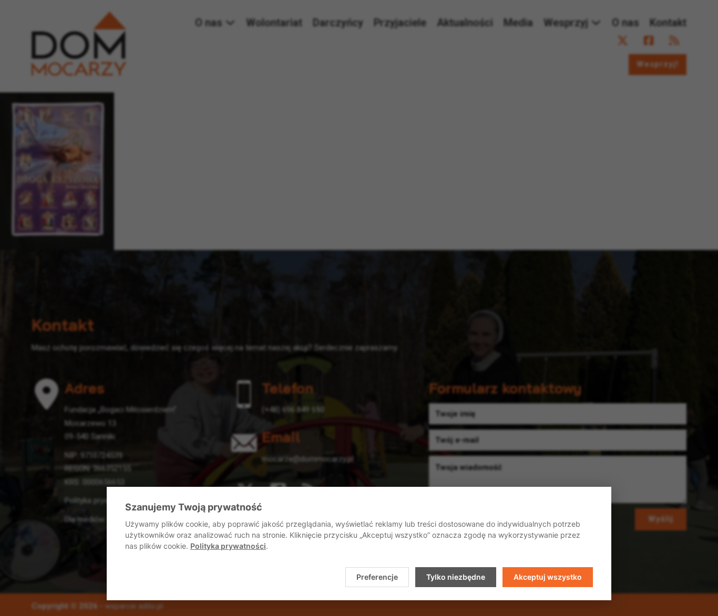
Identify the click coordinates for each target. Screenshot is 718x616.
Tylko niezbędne (455, 576)
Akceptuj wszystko (548, 576)
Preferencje (377, 576)
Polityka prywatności (228, 545)
